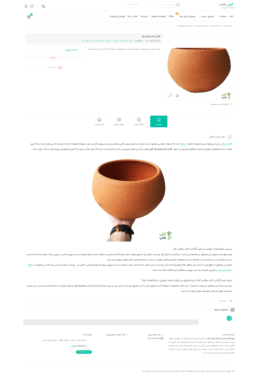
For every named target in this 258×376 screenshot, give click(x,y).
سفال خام (222, 301)
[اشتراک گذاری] (177, 95)
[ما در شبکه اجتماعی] (37, 6)
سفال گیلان (124, 41)
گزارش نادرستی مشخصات (219, 104)
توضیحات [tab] (159, 124)
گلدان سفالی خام (202, 26)
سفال (131, 41)
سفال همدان (228, 26)
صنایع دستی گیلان (112, 41)
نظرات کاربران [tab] (139, 124)
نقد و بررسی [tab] (99, 124)
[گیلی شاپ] (226, 6)
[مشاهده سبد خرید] (29, 17)
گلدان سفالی (215, 26)
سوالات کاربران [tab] (119, 124)
